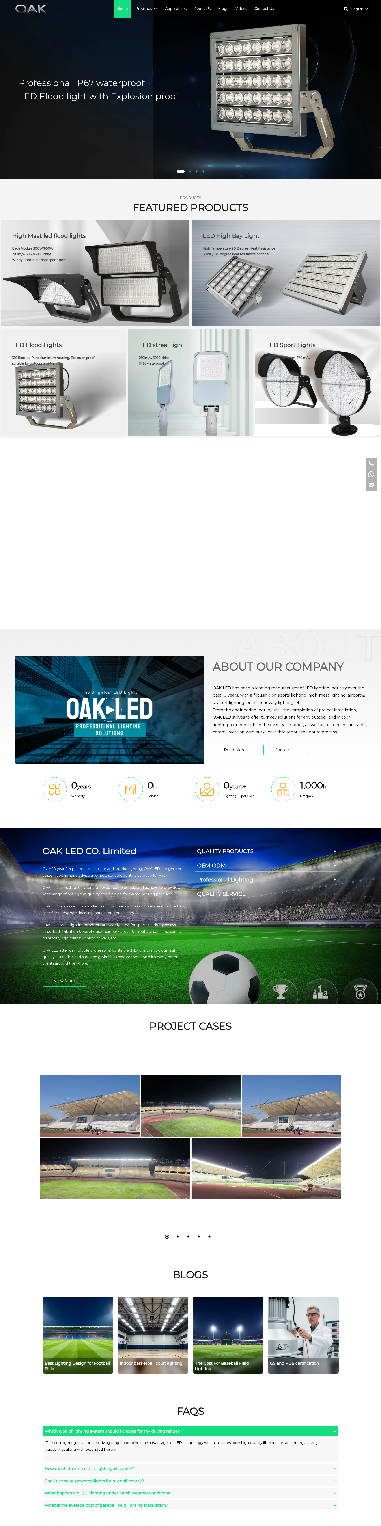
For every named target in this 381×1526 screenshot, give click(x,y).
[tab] (266, 851)
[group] (78, 1335)
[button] (155, 9)
